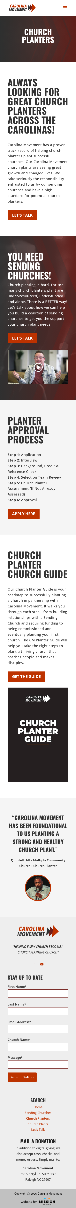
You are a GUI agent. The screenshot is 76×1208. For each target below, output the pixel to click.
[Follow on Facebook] (34, 964)
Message (14, 1057)
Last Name (16, 1004)
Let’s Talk (38, 1129)
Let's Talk (22, 215)
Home (38, 1107)
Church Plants (38, 1124)
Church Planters (38, 1118)
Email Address (18, 1022)
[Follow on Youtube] (42, 964)
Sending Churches (38, 1113)
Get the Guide (26, 676)
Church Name (18, 1040)
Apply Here (23, 513)
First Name (16, 987)
